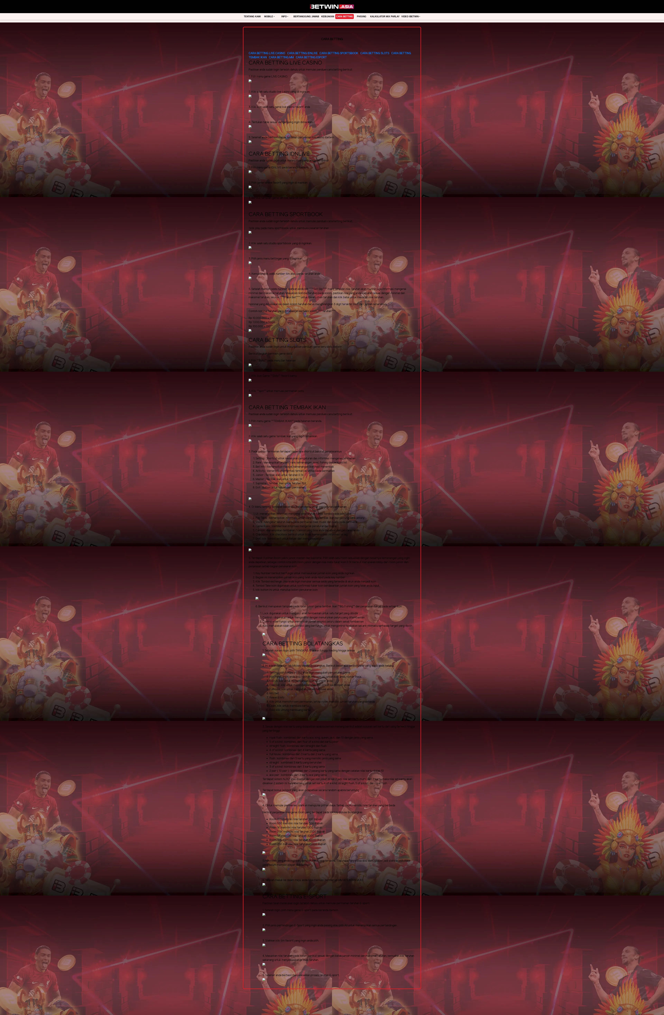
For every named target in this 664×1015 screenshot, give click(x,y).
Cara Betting (344, 16)
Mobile (268, 16)
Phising (361, 16)
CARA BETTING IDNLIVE (302, 53)
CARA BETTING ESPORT (311, 57)
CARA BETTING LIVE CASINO (267, 53)
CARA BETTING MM (281, 57)
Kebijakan (327, 16)
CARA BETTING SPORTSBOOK (339, 53)
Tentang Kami (252, 16)
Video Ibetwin (410, 16)
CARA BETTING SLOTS (374, 53)
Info (284, 16)
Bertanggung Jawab (306, 16)
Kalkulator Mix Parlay (385, 16)
